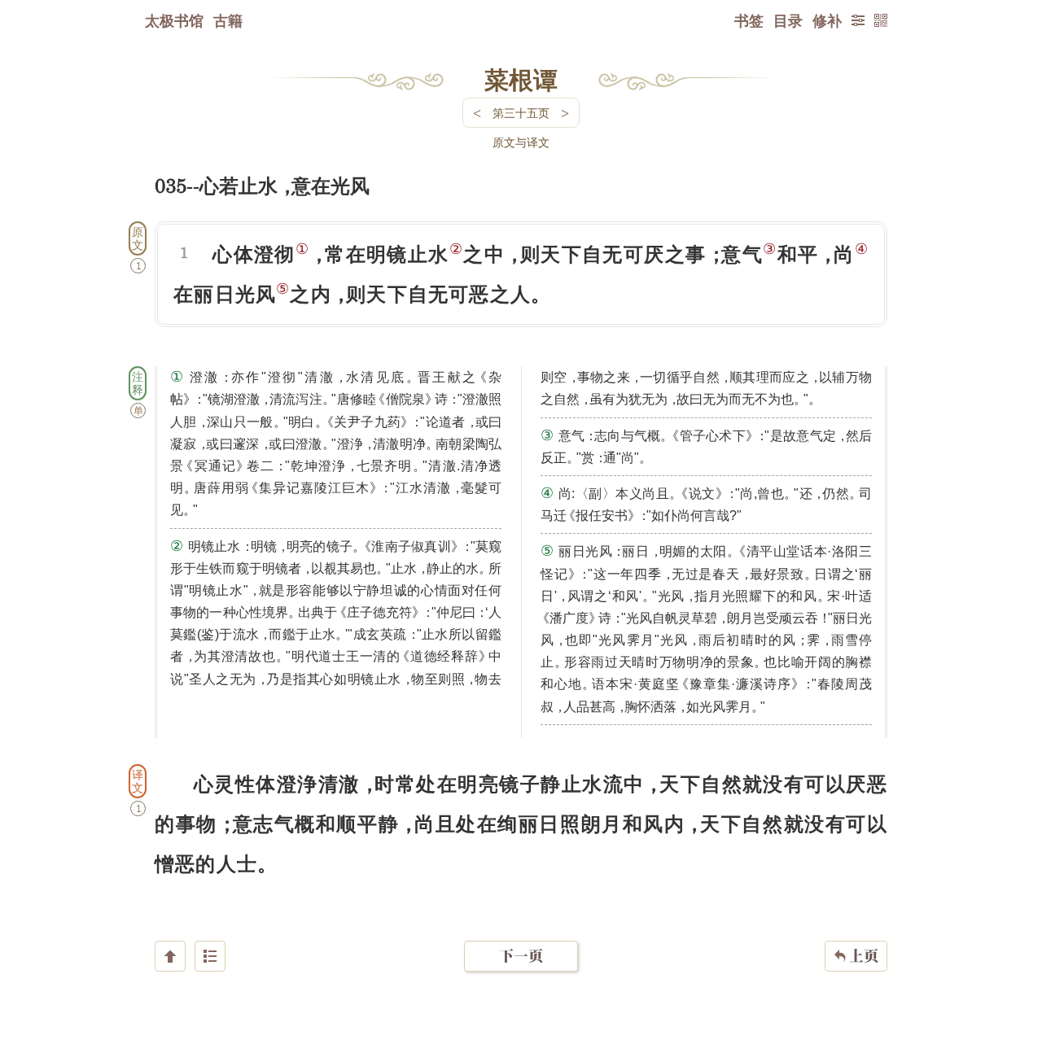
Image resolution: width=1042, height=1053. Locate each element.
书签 (749, 20)
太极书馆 (174, 20)
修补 (827, 20)
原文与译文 (521, 142)
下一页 (521, 955)
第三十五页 (521, 113)
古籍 (228, 20)
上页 (856, 955)
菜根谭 (521, 79)
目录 (788, 20)
